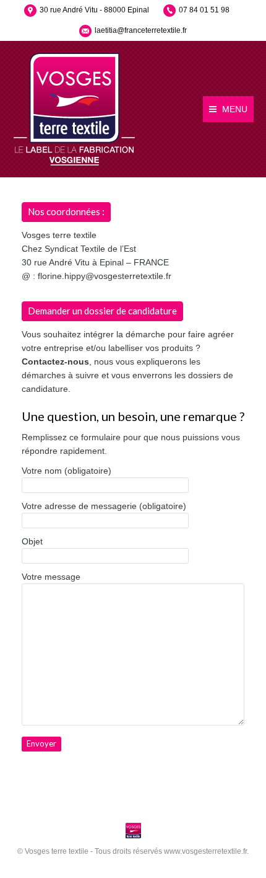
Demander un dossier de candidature (102, 310)
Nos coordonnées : (66, 211)
